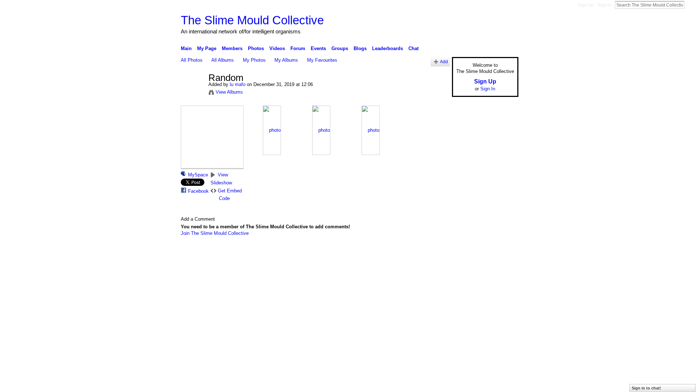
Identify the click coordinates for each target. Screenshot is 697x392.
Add (444, 61)
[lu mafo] (192, 93)
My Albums (286, 60)
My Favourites (322, 60)
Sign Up (586, 5)
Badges (436, 252)
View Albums (229, 92)
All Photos (192, 60)
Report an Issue (464, 252)
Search (690, 4)
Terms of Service (502, 252)
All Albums (222, 60)
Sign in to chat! (646, 388)
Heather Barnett (235, 252)
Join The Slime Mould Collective (215, 233)
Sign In (604, 5)
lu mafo (237, 84)
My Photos (254, 60)
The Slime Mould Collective (252, 20)
